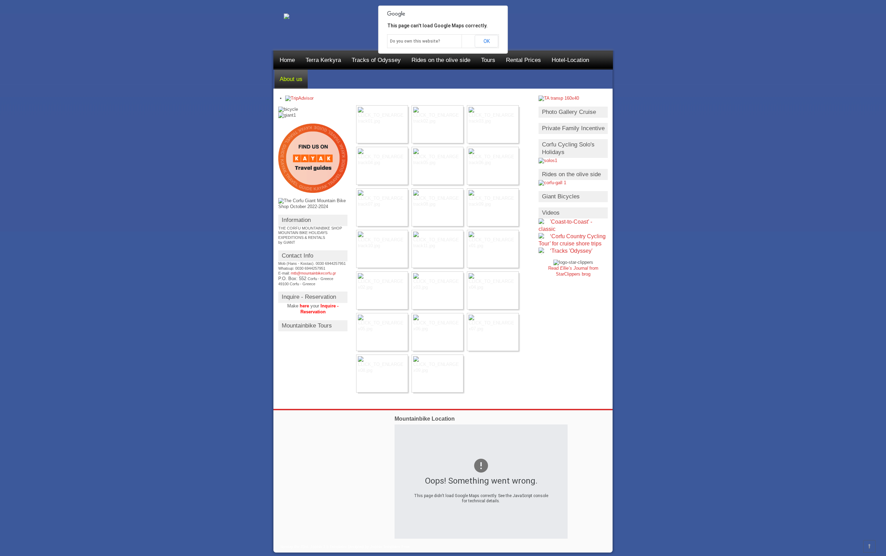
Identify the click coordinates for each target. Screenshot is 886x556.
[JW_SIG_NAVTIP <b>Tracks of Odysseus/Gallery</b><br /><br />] (382, 124)
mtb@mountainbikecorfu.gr (313, 273)
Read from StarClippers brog (573, 271)
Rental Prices (523, 60)
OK (486, 41)
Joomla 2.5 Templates (328, 547)
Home (287, 60)
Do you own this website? (415, 41)
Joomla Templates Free (389, 547)
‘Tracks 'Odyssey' (571, 251)
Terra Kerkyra (323, 60)
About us (291, 79)
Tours (488, 60)
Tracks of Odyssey (376, 60)
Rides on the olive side (441, 60)
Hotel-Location (570, 60)
